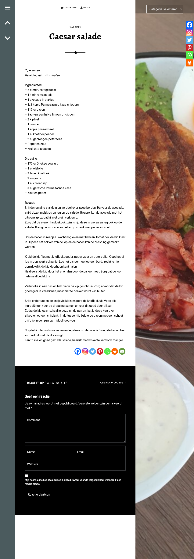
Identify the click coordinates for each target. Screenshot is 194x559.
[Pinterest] (100, 351)
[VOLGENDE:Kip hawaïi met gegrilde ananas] (7, 22)
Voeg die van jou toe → (112, 382)
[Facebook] (77, 351)
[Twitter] (92, 351)
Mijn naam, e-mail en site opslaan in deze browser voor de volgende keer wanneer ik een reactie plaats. (73, 482)
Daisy (86, 7)
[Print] (114, 351)
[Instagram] (85, 351)
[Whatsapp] (107, 351)
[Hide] (192, 70)
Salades (75, 27)
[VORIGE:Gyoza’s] (7, 37)
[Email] (122, 351)
